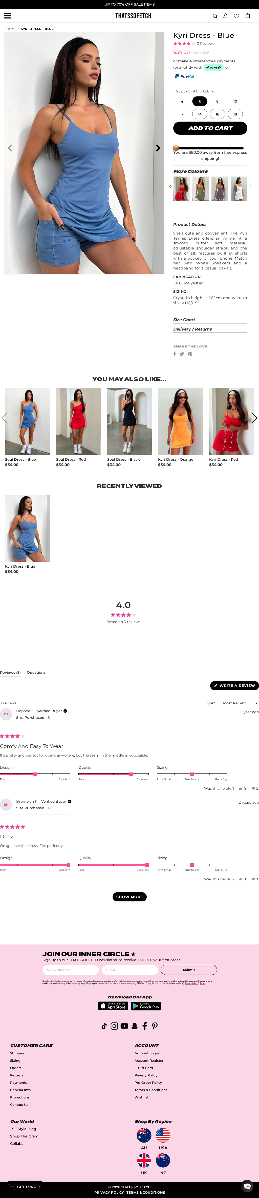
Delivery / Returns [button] (192, 329)
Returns (16, 1075)
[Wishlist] (236, 15)
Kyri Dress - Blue (37, 29)
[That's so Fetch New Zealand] (163, 1160)
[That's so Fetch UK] (144, 1160)
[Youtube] (124, 1027)
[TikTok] (104, 1027)
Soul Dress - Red (71, 459)
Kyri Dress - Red (223, 459)
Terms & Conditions (151, 1090)
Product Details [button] (190, 224)
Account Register (149, 1060)
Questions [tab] (36, 673)
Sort (211, 703)
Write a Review (238, 686)
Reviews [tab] (10, 673)
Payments (18, 1083)
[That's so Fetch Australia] (144, 1135)
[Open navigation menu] (7, 16)
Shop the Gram (24, 1136)
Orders (15, 1068)
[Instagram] (114, 1027)
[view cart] (247, 15)
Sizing (15, 1060)
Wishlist (141, 1097)
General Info (20, 1090)
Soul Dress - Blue (20, 459)
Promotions (20, 1097)
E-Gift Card (144, 1068)
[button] (225, 15)
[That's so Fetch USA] (163, 1135)
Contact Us (19, 1105)
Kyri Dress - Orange (175, 459)
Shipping (18, 1053)
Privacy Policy (146, 1075)
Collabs (16, 1143)
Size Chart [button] (184, 319)
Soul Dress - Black (123, 459)
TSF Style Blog (23, 1129)
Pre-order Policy (148, 1083)
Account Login (147, 1053)
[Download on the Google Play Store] (146, 1009)
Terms (202, 983)
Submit (189, 970)
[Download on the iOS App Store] (113, 1009)
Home (11, 29)
